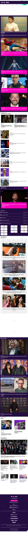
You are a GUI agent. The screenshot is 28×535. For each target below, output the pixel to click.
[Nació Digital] (3, 2)
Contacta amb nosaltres (14, 500)
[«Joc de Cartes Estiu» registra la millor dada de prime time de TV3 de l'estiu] (5, 163)
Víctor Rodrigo (11, 135)
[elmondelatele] (14, 520)
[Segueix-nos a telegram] (15, 498)
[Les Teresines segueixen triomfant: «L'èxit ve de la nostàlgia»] (19, 425)
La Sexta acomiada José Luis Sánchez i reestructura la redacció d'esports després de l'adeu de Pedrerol (13, 90)
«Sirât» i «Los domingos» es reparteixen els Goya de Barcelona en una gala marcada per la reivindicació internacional (13, 456)
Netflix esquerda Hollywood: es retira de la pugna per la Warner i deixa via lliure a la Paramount (23, 467)
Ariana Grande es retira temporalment (4, 480)
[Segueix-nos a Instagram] (14, 498)
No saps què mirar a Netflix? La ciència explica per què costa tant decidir (14, 258)
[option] (7, 121)
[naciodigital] (14, 512)
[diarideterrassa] (14, 516)
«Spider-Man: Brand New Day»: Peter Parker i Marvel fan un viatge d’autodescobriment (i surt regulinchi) (20, 126)
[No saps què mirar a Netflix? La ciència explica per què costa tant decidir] (14, 249)
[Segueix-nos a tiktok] (16, 498)
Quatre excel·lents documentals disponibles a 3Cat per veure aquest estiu (14, 309)
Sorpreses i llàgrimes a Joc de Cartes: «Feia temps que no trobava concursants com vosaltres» (13, 35)
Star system (12, 4)
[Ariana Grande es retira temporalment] (5, 476)
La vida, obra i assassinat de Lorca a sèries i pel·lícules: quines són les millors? (18, 134)
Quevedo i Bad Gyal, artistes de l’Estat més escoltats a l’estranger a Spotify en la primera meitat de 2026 (13, 481)
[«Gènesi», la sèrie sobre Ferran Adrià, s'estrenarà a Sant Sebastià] (14, 24)
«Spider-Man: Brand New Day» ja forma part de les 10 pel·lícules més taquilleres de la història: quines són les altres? (14, 292)
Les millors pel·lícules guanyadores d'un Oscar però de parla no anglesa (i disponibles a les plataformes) (18, 153)
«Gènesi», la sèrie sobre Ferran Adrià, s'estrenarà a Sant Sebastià (14, 32)
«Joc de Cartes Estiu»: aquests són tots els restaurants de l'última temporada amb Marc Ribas (18, 181)
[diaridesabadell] (14, 514)
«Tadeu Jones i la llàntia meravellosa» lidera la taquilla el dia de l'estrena (12, 71)
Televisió (6, 4)
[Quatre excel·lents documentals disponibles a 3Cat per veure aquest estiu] (14, 300)
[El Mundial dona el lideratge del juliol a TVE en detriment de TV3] (5, 172)
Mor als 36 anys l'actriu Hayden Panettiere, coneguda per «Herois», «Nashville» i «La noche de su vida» (14, 356)
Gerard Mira (2, 91)
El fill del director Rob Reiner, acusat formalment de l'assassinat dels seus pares (13, 376)
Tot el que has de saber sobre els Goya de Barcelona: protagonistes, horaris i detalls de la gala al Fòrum (14, 467)
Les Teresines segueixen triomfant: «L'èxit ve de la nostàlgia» (18, 432)
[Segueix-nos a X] (12, 498)
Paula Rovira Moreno (3, 435)
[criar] (14, 522)
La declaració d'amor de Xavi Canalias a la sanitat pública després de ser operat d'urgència (14, 394)
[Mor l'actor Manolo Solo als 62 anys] (14, 405)
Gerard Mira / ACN (3, 72)
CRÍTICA (2, 124)
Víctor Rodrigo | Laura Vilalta (4, 470)
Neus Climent (3, 109)
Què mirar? (16, 4)
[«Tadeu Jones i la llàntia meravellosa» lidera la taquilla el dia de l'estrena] (14, 64)
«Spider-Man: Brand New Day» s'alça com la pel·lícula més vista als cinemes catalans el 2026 (13, 53)
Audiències (3, 4)
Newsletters (22, 0)
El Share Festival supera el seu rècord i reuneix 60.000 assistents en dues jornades (23, 480)
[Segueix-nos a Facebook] (11, 498)
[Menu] (0, 4)
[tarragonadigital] (14, 518)
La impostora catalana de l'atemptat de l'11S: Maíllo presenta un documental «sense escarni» (14, 275)
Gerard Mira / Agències (4, 54)
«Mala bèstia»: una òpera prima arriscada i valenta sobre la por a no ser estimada (7, 126)
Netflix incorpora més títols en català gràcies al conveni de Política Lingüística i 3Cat (17, 143)
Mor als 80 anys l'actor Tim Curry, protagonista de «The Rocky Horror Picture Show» (13, 108)
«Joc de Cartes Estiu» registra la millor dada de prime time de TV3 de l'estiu (18, 162)
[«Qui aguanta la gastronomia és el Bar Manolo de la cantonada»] (6, 425)
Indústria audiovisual (3, 455)
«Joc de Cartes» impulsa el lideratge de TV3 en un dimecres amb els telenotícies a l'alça (14, 205)
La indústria (20, 4)
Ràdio (9, 4)
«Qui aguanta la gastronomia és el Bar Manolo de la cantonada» (6, 434)
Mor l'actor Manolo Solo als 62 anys (6, 414)
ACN (14, 276)
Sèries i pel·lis (2, 123)
